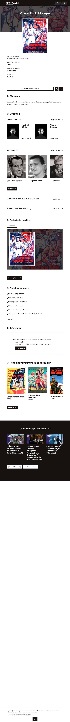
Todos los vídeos (30, 466)
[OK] (35, 719)
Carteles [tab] (12, 226)
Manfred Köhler (12, 58)
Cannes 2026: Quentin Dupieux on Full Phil (53, 448)
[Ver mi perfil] (64, 3)
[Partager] (56, 89)
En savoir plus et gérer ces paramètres (19, 715)
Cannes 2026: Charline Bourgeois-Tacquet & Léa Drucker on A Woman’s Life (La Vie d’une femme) (14, 452)
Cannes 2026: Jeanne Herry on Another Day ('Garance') (34, 449)
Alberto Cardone (24, 58)
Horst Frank (55, 181)
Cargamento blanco (15, 397)
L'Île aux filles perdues (34, 396)
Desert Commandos (59, 396)
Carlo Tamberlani (14, 181)
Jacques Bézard (35, 181)
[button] (59, 235)
